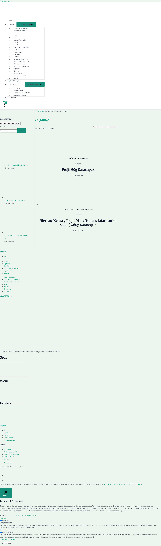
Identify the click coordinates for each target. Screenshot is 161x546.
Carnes (16, 42)
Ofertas (16, 78)
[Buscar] (21, 130)
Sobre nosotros (19, 90)
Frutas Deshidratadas (21, 66)
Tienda (11, 25)
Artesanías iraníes (20, 40)
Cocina (16, 33)
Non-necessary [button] (5, 530)
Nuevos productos (20, 30)
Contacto (17, 88)
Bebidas (16, 45)
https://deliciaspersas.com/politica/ (24, 516)
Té (14, 38)
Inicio (11, 21)
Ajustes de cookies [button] (119, 484)
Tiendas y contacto (15, 84)
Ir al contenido (5, 1)
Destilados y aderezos (21, 59)
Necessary (6, 520)
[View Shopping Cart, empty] (4, 104)
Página (3, 426)
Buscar (2, 126)
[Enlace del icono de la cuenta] (4, 107)
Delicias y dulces (19, 64)
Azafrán (16, 57)
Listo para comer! (20, 76)
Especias (17, 69)
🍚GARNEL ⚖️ (14, 81)
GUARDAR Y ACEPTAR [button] (7, 539)
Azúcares (17, 54)
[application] (14, 25)
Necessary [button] (3, 518)
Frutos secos (18, 73)
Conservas (17, 50)
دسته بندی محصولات (20, 95)
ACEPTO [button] (131, 484)
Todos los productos (21, 28)
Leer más (107, 484)
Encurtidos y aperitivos (22, 47)
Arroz (16, 35)
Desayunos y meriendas (22, 61)
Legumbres (18, 52)
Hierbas (16, 71)
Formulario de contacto (22, 93)
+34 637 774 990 (6, 296)
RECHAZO (138, 484)
